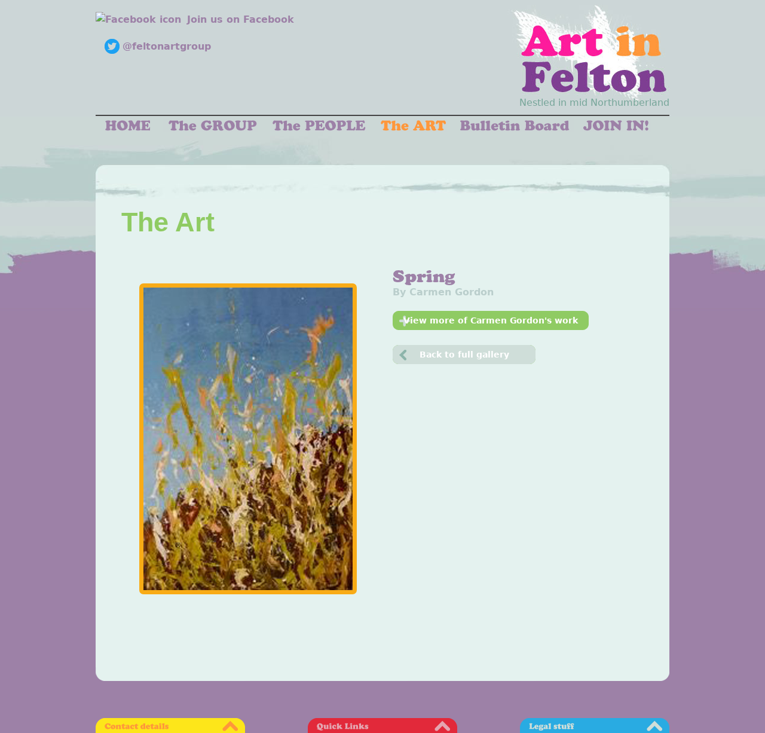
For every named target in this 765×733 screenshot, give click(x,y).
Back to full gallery (464, 354)
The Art (168, 222)
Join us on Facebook (240, 19)
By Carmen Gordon (443, 292)
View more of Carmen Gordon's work (490, 320)
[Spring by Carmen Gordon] (248, 438)
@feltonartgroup (167, 46)
